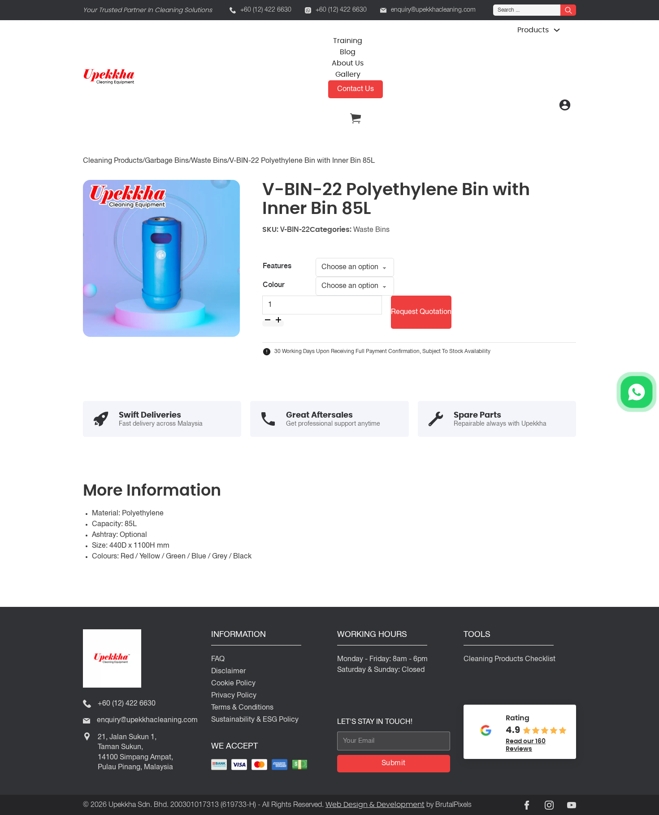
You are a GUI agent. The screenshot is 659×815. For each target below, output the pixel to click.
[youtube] (571, 805)
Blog (348, 52)
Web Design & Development (375, 804)
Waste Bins (209, 161)
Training (347, 40)
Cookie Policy (233, 683)
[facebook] (526, 805)
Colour (274, 285)
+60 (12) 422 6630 (265, 10)
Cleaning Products (113, 161)
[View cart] (355, 123)
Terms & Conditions (242, 708)
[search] (568, 10)
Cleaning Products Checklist (509, 659)
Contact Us (355, 89)
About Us (348, 63)
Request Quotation (421, 312)
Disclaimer (228, 671)
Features (277, 266)
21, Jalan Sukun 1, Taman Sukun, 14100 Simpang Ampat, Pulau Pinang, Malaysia (135, 752)
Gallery (347, 74)
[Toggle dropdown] (556, 30)
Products (533, 30)
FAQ (218, 659)
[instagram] (549, 805)
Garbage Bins (167, 161)
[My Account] (565, 105)
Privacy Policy (233, 696)
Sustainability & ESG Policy (255, 720)
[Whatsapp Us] (636, 392)
